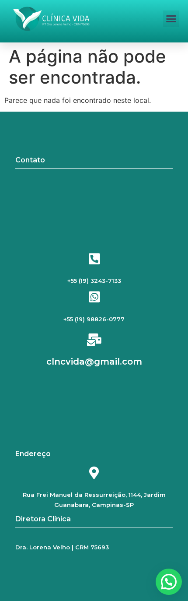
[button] (171, 19)
